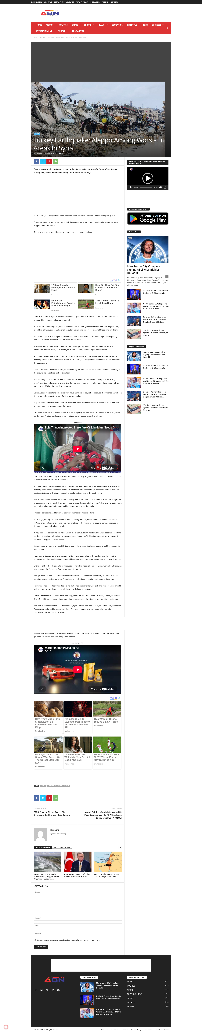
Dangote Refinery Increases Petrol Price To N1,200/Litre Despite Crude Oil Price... (154, 319)
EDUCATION (117, 25)
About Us (48, 2)
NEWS (129, 982)
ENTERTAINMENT (44, 31)
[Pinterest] (49, 161)
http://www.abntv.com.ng (58, 834)
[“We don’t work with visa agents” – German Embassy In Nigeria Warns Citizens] (134, 334)
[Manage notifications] (6, 1027)
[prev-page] (117, 847)
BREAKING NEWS (134, 994)
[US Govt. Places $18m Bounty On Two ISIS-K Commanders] (134, 294)
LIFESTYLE (132, 25)
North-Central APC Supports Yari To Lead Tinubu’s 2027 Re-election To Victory (155, 306)
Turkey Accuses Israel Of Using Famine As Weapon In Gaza (77, 875)
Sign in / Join (36, 2)
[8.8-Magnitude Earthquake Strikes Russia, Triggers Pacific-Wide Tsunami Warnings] (47, 862)
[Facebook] (36, 161)
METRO (49, 25)
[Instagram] (42, 990)
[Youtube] (58, 990)
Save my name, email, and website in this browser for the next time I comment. (68, 940)
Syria (60, 786)
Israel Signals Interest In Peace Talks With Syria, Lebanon (107, 875)
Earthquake (52, 786)
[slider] (146, 187)
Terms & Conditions (110, 2)
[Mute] (160, 187)
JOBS (145, 25)
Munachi (39, 154)
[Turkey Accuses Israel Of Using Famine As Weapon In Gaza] (78, 862)
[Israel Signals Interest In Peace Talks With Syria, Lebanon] (108, 862)
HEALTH (101, 25)
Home (39, 25)
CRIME (75, 25)
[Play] (130, 187)
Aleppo (43, 786)
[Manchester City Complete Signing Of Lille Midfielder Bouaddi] (147, 249)
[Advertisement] (121, 13)
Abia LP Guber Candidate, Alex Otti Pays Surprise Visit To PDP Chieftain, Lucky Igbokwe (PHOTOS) (103, 815)
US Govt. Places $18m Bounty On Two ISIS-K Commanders (155, 291)
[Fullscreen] (165, 187)
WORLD (62, 31)
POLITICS (63, 25)
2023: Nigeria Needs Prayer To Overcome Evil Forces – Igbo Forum (52, 813)
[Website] (53, 990)
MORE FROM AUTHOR (62, 847)
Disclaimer (94, 2)
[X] (43, 161)
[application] (147, 178)
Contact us (58, 2)
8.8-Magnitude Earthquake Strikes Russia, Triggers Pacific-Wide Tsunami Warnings (47, 876)
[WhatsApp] (55, 161)
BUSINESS (156, 25)
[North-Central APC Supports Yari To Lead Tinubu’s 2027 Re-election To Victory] (134, 308)
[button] (167, 28)
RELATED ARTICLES (43, 847)
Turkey (66, 786)
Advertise (70, 2)
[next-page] (120, 847)
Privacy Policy (82, 2)
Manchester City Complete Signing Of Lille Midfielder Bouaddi (143, 270)
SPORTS (87, 25)
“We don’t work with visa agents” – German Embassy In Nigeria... (155, 332)
